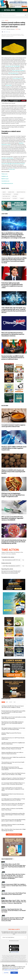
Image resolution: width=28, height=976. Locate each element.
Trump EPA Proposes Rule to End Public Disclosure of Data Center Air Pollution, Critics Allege (13, 774)
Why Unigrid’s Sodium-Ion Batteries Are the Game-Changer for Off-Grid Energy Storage (13, 728)
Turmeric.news (12, 169)
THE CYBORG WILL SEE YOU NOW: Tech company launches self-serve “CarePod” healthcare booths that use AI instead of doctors (13, 310)
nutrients (7, 36)
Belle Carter (9, 231)
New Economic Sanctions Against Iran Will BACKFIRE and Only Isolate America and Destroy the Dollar (12, 919)
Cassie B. (9, 281)
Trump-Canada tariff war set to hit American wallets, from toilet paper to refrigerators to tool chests (12, 789)
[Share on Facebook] (5, 32)
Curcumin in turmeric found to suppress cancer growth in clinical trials (13, 425)
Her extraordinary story (13, 73)
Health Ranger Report (7, 859)
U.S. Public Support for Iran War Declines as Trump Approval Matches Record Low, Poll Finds (13, 799)
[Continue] (25, 937)
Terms (11, 956)
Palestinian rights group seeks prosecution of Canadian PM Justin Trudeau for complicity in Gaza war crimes (12, 285)
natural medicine (6, 198)
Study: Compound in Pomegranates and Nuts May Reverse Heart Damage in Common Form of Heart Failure (13, 815)
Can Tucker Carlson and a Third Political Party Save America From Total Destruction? (13, 893)
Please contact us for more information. (9, 573)
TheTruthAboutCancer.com (7, 183)
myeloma (19, 35)
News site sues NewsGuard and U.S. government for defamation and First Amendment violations (12, 334)
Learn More (6, 972)
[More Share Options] (9, 32)
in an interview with (12, 66)
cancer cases (8, 85)
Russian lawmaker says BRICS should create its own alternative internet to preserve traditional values (12, 357)
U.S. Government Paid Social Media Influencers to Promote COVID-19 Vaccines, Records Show (13, 783)
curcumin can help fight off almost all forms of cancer (13, 163)
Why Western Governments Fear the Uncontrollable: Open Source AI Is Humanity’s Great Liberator (12, 768)
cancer (5, 34)
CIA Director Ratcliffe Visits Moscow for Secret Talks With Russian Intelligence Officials (12, 706)
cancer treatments (6, 194)
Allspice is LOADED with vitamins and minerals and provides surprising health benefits (13, 471)
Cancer (6, 20)
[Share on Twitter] (7, 32)
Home (2, 20)
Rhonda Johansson (11, 29)
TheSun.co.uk (4, 173)
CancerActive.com (5, 181)
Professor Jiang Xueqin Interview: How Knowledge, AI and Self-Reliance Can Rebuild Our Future (13, 910)
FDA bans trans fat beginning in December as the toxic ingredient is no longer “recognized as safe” (13, 495)
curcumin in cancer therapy (7, 158)
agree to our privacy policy (11, 969)
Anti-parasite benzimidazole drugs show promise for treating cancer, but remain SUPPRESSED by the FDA (13, 541)
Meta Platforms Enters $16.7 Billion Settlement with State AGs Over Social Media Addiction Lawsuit (12, 723)
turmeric (11, 36)
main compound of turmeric (18, 70)
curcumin (8, 35)
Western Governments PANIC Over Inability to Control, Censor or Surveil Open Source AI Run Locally (13, 886)
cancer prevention (16, 34)
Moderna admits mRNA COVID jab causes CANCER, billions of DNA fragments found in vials (13, 448)
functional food (14, 35)
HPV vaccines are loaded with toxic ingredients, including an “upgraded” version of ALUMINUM (12, 518)
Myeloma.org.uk (4, 178)
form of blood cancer (17, 78)
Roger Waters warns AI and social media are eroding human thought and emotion (13, 717)
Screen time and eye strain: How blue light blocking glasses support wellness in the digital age (13, 820)
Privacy (8, 956)
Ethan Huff (9, 256)
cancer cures (9, 34)
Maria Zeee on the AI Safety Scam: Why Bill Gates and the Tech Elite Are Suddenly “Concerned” (13, 804)
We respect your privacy (14, 940)
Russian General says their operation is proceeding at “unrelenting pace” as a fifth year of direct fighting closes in (13, 712)
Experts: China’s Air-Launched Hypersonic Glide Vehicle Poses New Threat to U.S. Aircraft (12, 748)
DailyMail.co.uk (4, 176)
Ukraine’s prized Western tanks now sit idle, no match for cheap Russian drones (12, 753)
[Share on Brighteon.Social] (2, 32)
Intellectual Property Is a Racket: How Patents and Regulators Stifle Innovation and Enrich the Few (13, 778)
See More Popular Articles (14, 834)
